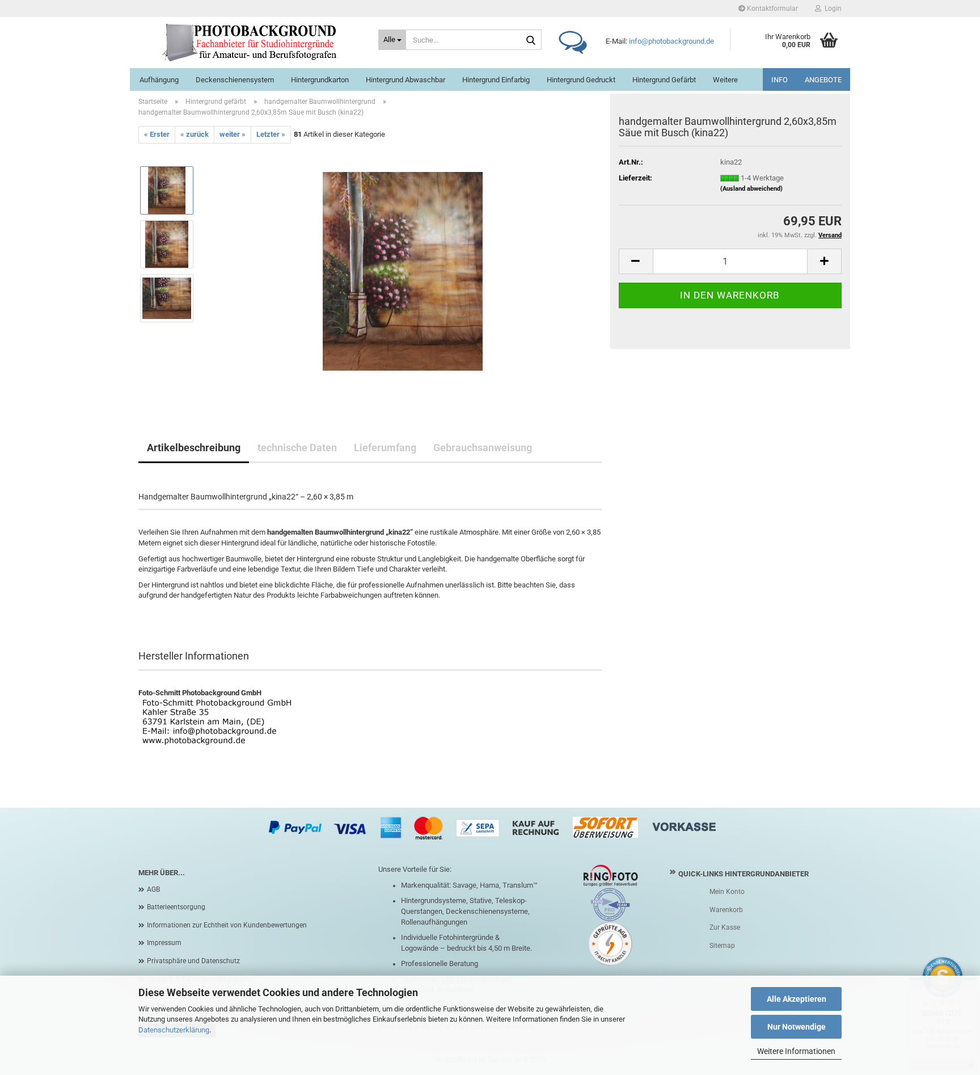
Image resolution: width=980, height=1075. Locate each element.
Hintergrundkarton (320, 79)
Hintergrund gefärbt (664, 79)
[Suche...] (531, 40)
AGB (153, 889)
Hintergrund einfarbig (496, 79)
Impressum (164, 943)
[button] (636, 261)
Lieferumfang (385, 447)
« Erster (157, 134)
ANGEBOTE (823, 79)
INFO (779, 79)
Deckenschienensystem (235, 79)
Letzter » (270, 134)
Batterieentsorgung (176, 907)
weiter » (232, 134)
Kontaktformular (771, 8)
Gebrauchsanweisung (482, 447)
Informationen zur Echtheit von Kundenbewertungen (227, 925)
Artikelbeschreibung (193, 447)
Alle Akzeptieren (796, 998)
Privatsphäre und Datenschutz (193, 961)
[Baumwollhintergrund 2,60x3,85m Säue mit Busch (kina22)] (403, 270)
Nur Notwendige (796, 1026)
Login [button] (831, 8)
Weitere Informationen (796, 1051)
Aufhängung (159, 79)
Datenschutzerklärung (173, 1030)
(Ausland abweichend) (751, 188)
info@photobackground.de (671, 41)
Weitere (725, 79)
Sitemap (722, 946)
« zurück (194, 134)
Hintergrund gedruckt (581, 79)
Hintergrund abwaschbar (405, 79)
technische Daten (297, 447)
